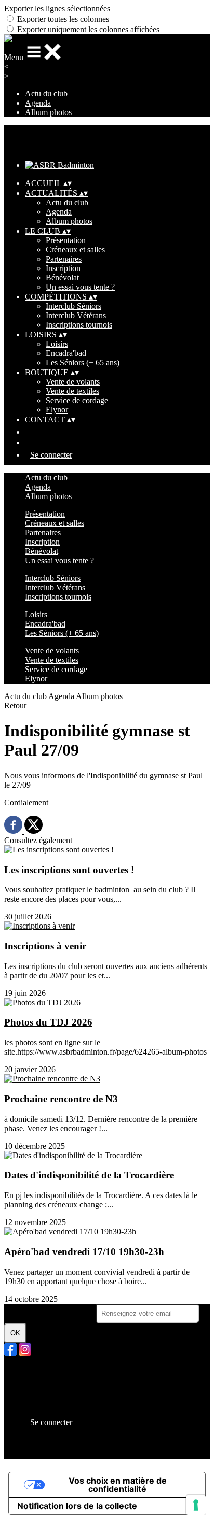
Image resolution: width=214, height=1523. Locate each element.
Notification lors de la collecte (77, 1506)
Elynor (57, 409)
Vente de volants (73, 381)
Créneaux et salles (75, 249)
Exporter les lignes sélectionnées (57, 8)
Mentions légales (52, 1389)
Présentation (66, 240)
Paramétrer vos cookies (63, 1407)
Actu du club (46, 93)
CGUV (37, 1398)
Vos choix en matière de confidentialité (118, 1484)
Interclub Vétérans (76, 315)
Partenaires (64, 258)
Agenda (38, 102)
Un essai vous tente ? (80, 286)
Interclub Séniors (73, 306)
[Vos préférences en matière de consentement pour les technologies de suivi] (196, 1505)
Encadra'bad (66, 353)
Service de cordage (77, 400)
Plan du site (44, 1370)
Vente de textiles (72, 391)
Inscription (63, 268)
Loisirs (57, 343)
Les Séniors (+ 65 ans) (82, 362)
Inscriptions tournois (79, 324)
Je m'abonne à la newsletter (50, 1312)
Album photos (48, 112)
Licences (39, 1379)
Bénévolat (62, 277)
